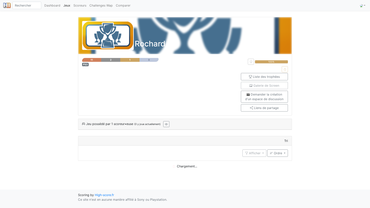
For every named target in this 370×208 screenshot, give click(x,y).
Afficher (255, 153)
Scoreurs (79, 5)
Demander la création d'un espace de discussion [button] (264, 96)
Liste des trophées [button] (266, 77)
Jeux (66, 5)
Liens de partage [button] (266, 108)
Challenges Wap (101, 5)
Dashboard (52, 5)
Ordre (278, 153)
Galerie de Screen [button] (265, 85)
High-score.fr (104, 195)
